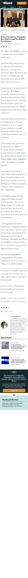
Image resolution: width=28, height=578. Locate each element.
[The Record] (6, 3)
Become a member (7, 286)
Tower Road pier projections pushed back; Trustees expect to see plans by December (18, 346)
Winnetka (3, 34)
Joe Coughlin (5, 43)
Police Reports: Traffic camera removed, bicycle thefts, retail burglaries (18, 361)
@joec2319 (13, 334)
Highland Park (14, 357)
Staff (14, 364)
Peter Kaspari (16, 350)
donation (14, 301)
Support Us (22, 3)
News (6, 34)
